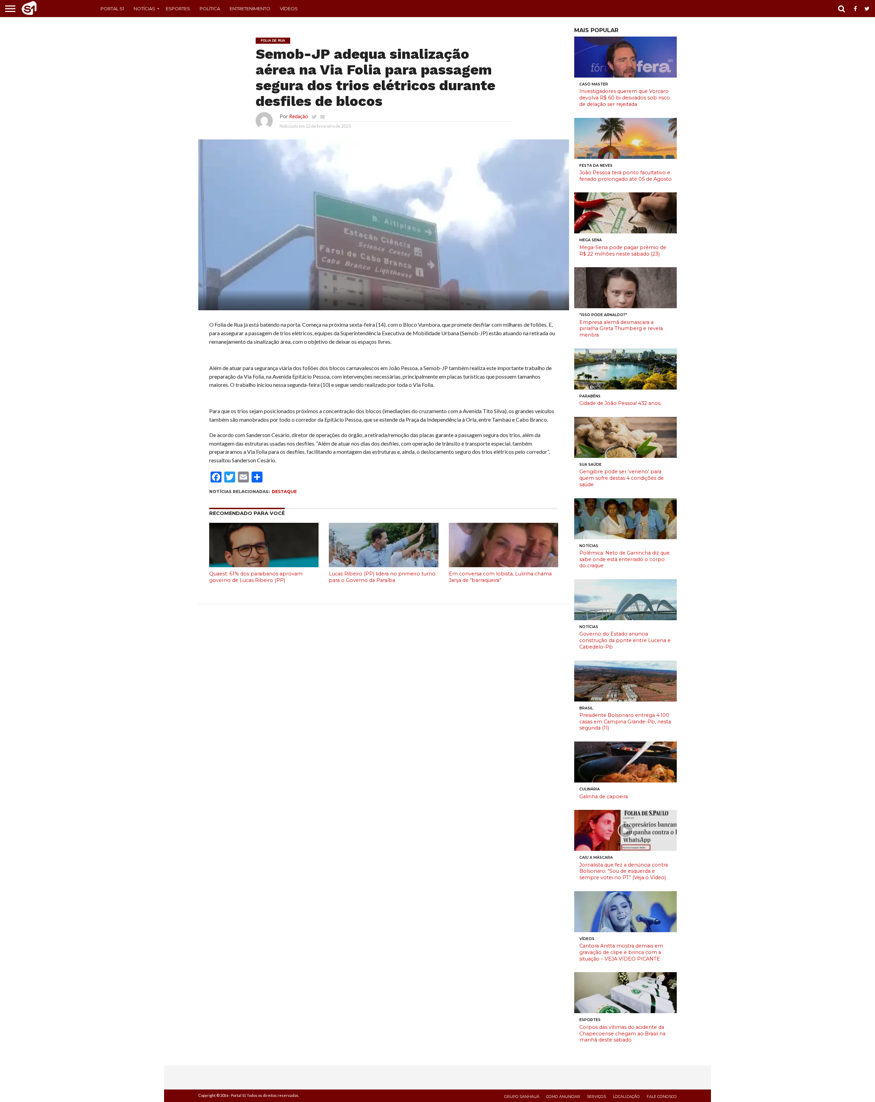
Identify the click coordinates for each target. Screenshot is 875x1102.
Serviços (596, 1096)
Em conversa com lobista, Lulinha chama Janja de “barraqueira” (500, 577)
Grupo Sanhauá (521, 1096)
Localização (626, 1096)
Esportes (178, 8)
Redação (298, 116)
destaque (284, 491)
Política (210, 8)
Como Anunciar (563, 1096)
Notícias (144, 8)
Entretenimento (250, 8)
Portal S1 (112, 8)
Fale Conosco (662, 1096)
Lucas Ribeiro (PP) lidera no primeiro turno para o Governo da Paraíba (382, 577)
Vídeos (289, 8)
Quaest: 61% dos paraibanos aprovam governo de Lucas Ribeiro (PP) (255, 577)
